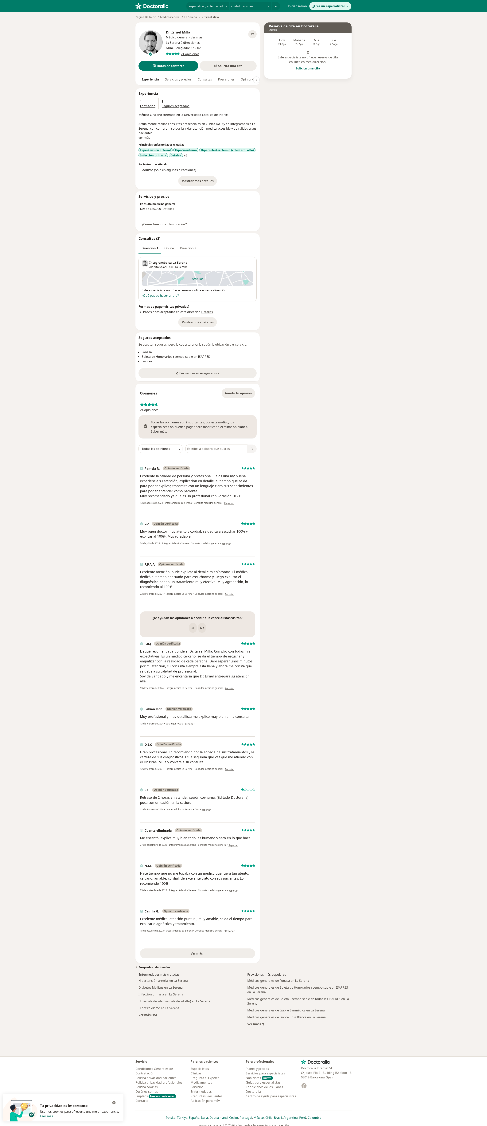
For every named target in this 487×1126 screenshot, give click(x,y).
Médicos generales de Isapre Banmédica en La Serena (286, 1010)
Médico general (177, 37)
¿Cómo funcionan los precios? (164, 224)
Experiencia (150, 79)
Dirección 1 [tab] (150, 248)
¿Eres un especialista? (328, 6)
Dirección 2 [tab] (188, 248)
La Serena (181, 267)
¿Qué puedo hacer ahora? (160, 295)
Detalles (168, 209)
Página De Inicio (145, 17)
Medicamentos (201, 1082)
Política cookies (146, 1087)
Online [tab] (169, 248)
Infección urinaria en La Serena (160, 994)
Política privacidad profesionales (158, 1082)
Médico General (170, 17)
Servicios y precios (178, 79)
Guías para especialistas (263, 1082)
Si (193, 628)
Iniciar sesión (297, 6)
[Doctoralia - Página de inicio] (159, 6)
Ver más (210, 954)
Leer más (46, 1116)
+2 (185, 156)
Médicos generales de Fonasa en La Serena (278, 981)
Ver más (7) (255, 1024)
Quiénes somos (146, 1091)
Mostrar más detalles (199, 182)
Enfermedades (201, 1091)
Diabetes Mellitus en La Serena (160, 987)
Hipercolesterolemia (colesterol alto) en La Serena (174, 1001)
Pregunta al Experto (205, 1078)
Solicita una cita (308, 68)
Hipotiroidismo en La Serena (158, 1008)
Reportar (229, 503)
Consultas (205, 79)
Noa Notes (258, 1078)
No (202, 628)
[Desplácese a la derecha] (256, 80)
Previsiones (226, 79)
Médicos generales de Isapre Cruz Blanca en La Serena (286, 1017)
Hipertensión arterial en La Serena (163, 981)
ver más (144, 137)
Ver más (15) (147, 1015)
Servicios (197, 1087)
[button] (168, 66)
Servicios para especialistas (265, 1073)
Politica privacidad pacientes (155, 1078)
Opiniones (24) (251, 79)
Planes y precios (257, 1069)
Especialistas (200, 1069)
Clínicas (196, 1073)
